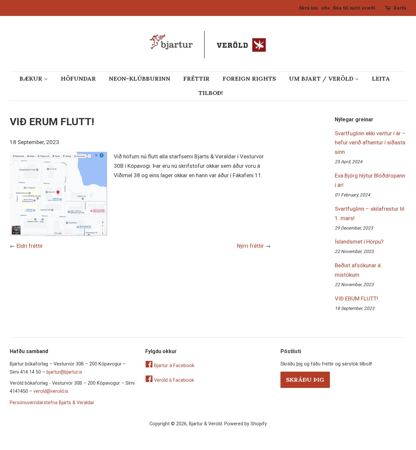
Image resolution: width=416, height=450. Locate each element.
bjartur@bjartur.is (64, 372)
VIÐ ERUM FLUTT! (356, 298)
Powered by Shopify (245, 424)
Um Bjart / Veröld (322, 78)
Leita (381, 78)
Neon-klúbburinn (139, 78)
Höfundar (78, 78)
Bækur (32, 78)
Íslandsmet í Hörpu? (359, 241)
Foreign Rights (249, 78)
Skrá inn (308, 8)
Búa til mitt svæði (354, 8)
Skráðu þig (305, 379)
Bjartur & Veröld (205, 424)
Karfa (400, 8)
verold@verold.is (50, 391)
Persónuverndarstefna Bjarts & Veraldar (52, 402)
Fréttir (196, 78)
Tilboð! (210, 93)
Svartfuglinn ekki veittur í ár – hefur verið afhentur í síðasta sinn (370, 142)
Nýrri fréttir (250, 246)
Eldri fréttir (30, 246)
